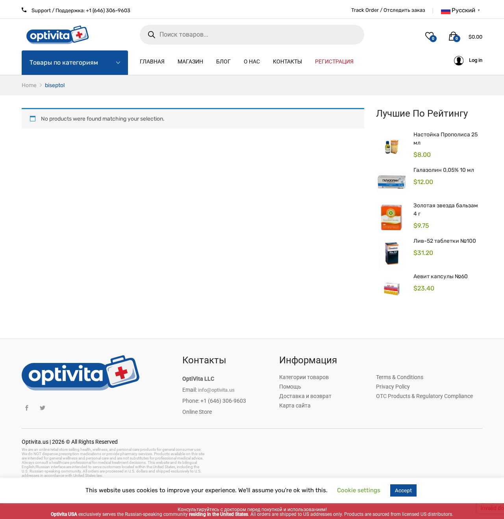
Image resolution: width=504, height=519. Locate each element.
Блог (223, 61)
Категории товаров (304, 377)
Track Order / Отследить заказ (388, 10)
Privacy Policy (393, 386)
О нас (252, 61)
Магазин (190, 61)
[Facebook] (27, 408)
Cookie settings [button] (358, 490)
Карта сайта (295, 405)
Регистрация (334, 61)
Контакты (287, 61)
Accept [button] (403, 490)
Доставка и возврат (305, 396)
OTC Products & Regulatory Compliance (424, 396)
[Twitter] (42, 408)
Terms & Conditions (399, 377)
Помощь (290, 386)
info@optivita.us (216, 390)
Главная (152, 61)
